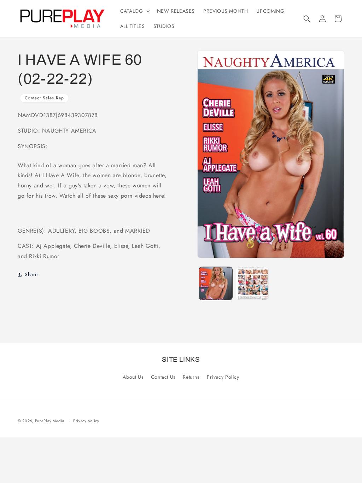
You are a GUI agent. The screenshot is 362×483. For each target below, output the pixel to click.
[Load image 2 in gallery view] (252, 283)
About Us (133, 376)
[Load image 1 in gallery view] (215, 283)
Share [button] (31, 274)
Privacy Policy (223, 376)
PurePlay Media (49, 421)
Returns (191, 376)
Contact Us (163, 376)
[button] (134, 11)
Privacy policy (86, 421)
